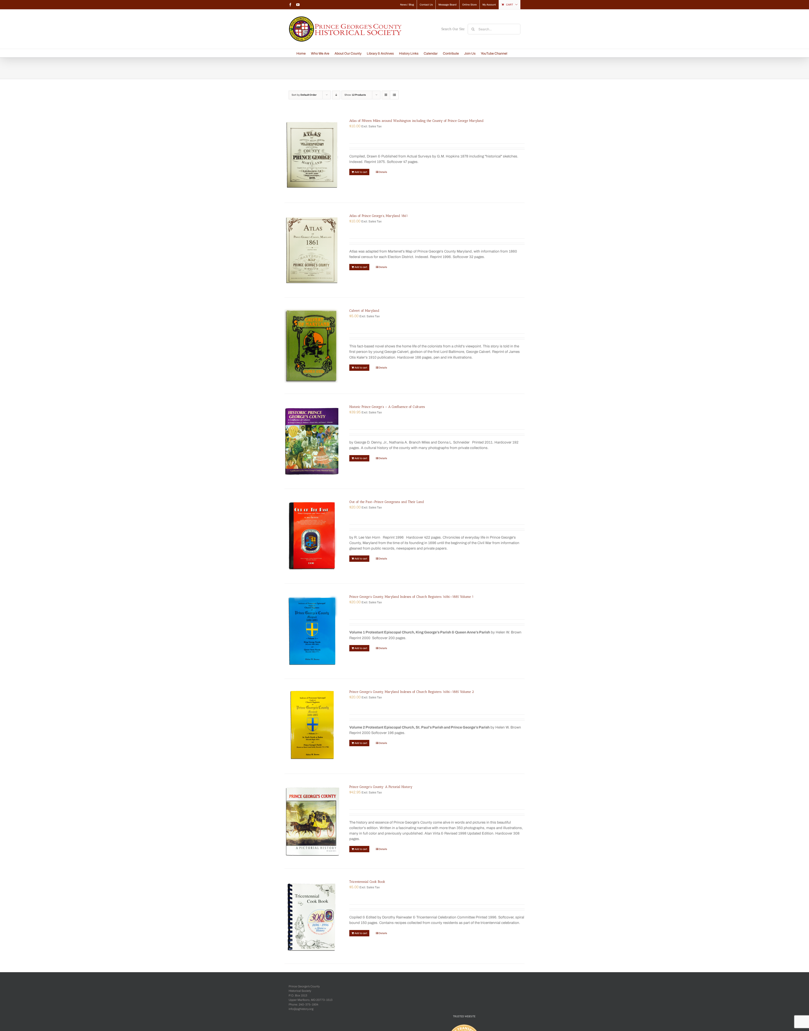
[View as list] (394, 95)
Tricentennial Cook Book (367, 882)
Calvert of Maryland (364, 311)
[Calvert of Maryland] (312, 345)
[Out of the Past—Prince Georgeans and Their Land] (312, 536)
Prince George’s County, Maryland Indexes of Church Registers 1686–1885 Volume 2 (411, 692)
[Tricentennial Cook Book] (312, 916)
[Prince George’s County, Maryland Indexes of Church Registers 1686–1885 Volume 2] (312, 726)
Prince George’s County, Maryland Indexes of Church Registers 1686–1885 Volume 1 (411, 597)
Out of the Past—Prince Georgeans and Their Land (386, 502)
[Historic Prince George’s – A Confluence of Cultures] (312, 441)
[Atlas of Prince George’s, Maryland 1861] (312, 250)
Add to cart (361, 172)
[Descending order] (336, 95)
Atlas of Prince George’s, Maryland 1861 (378, 216)
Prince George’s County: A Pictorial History (380, 787)
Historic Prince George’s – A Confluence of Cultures (387, 407)
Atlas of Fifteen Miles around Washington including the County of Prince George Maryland (416, 121)
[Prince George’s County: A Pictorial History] (312, 821)
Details (383, 172)
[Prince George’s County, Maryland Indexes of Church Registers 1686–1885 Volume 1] (312, 631)
